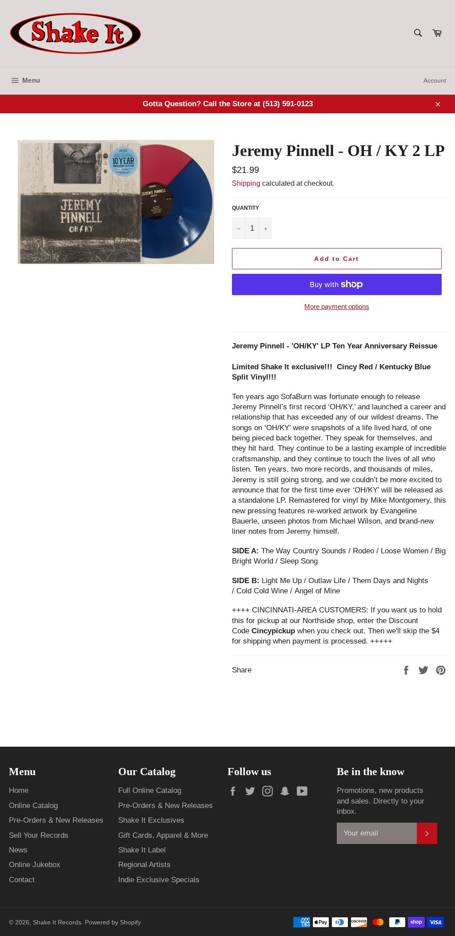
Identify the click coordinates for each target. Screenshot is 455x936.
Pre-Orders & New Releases (56, 820)
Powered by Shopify (113, 922)
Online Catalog (33, 805)
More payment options (336, 306)
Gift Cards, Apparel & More (163, 835)
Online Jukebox (34, 864)
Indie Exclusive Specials (159, 880)
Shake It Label (142, 850)
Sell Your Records (38, 835)
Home (18, 790)
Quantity (245, 208)
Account (434, 80)
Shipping (246, 183)
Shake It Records (57, 922)
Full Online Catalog (149, 790)
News (18, 850)
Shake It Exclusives (151, 820)
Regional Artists (144, 864)
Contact (22, 880)
